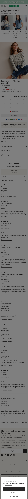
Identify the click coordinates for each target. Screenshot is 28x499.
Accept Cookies (14, 489)
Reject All (14, 492)
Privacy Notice (8, 485)
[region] (14, 488)
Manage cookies (13, 496)
